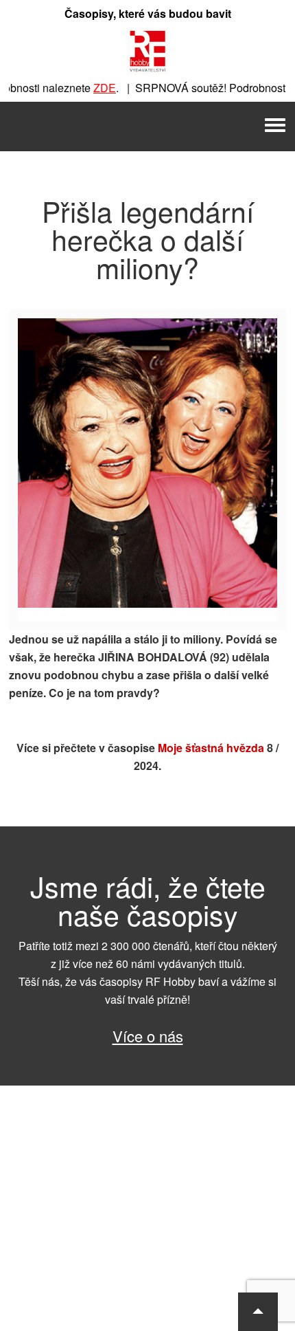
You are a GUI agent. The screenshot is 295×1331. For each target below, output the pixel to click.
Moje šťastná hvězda (211, 748)
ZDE (96, 88)
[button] (258, 1311)
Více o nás (148, 1035)
